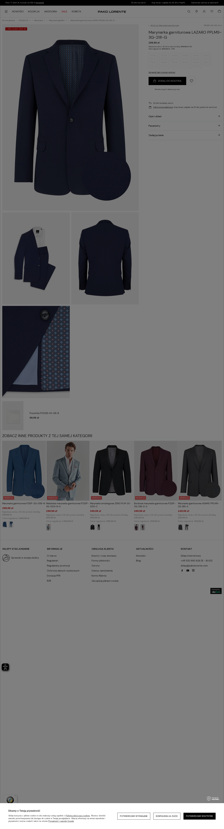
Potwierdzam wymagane (134, 816)
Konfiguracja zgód (167, 816)
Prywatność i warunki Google (61, 821)
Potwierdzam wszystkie (199, 816)
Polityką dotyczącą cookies (78, 816)
